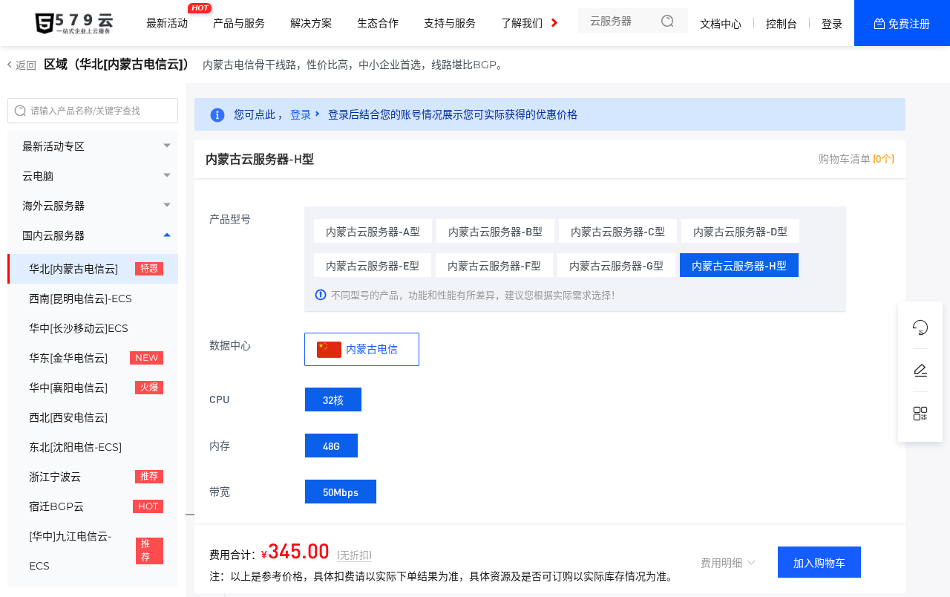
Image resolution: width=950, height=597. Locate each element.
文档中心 (720, 23)
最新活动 (170, 17)
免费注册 (909, 23)
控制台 (781, 23)
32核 (333, 399)
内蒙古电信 (371, 348)
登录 (832, 23)
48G (331, 445)
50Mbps (340, 491)
